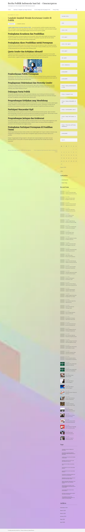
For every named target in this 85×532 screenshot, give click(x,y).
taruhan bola (65, 16)
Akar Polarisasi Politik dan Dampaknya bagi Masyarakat (70, 336)
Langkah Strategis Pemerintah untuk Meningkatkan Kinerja (71, 341)
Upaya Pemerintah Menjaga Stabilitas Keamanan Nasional (71, 261)
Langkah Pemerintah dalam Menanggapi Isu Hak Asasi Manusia (70, 244)
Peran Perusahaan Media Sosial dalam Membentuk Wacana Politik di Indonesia (70, 421)
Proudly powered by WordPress (14, 530)
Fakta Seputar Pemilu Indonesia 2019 (69, 376)
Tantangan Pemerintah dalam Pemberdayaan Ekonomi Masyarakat (71, 250)
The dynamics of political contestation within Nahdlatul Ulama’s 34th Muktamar (68, 497)
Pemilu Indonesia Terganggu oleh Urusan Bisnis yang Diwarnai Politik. (68, 482)
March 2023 (63, 510)
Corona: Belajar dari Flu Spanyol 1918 (42, 9)
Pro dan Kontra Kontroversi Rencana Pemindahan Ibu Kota (70, 324)
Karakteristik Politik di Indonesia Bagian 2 (69, 381)
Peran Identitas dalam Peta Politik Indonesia (70, 301)
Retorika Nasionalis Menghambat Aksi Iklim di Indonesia (70, 410)
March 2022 (63, 513)
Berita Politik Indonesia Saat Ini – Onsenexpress (32, 3)
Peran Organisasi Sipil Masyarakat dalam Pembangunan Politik (69, 216)
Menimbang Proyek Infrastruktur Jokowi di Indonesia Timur (69, 433)
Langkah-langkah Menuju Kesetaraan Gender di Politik (19, 27)
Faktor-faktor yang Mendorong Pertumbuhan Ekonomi (70, 256)
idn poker (64, 58)
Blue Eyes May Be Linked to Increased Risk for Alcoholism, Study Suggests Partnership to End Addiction (71, 359)
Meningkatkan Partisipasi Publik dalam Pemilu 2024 (70, 319)
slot (63, 23)
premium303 (64, 71)
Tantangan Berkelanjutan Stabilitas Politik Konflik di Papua (70, 290)
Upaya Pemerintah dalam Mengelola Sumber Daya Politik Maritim (70, 199)
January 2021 (63, 516)
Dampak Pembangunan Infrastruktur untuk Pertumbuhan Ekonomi (69, 279)
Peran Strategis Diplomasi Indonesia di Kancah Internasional (70, 313)
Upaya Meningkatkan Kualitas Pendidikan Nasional (71, 239)
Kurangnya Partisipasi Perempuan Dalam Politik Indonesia (70, 404)
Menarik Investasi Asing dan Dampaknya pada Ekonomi (70, 204)
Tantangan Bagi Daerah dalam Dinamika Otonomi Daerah (71, 273)
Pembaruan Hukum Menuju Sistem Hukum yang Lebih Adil (71, 284)
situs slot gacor (66, 44)
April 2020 (62, 522)
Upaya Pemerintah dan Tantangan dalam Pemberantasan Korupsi (70, 307)
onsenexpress (11, 23)
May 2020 (62, 519)
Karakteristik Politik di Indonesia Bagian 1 (69, 387)
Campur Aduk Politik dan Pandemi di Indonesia (70, 399)
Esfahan (25, 530)
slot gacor (64, 37)
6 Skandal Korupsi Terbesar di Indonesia (71, 393)
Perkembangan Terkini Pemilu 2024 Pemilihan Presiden (71, 347)
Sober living (64, 182)
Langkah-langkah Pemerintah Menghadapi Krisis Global (70, 296)
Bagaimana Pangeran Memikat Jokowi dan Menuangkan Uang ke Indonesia (69, 438)
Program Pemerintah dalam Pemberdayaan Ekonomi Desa (71, 193)
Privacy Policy (56, 9)
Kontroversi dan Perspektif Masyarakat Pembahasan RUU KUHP (70, 267)
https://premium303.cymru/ (69, 109)
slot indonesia (66, 65)
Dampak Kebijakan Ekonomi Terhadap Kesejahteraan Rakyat (70, 330)
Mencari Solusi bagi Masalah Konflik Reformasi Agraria (19, 150)
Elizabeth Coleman (21, 23)
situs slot (64, 30)
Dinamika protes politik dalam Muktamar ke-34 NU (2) (71, 364)
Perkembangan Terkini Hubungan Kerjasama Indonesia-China (69, 233)
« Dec (61, 171)
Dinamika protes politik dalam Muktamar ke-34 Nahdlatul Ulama (71, 370)
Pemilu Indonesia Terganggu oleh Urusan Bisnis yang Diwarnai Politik (70, 427)
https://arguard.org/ (67, 94)
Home (9, 9)
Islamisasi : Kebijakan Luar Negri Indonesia (22, 9)
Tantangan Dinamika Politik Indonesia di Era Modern (70, 353)
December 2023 (64, 507)
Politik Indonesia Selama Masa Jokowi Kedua (70, 416)
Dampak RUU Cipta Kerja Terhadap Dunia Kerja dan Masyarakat (70, 210)
